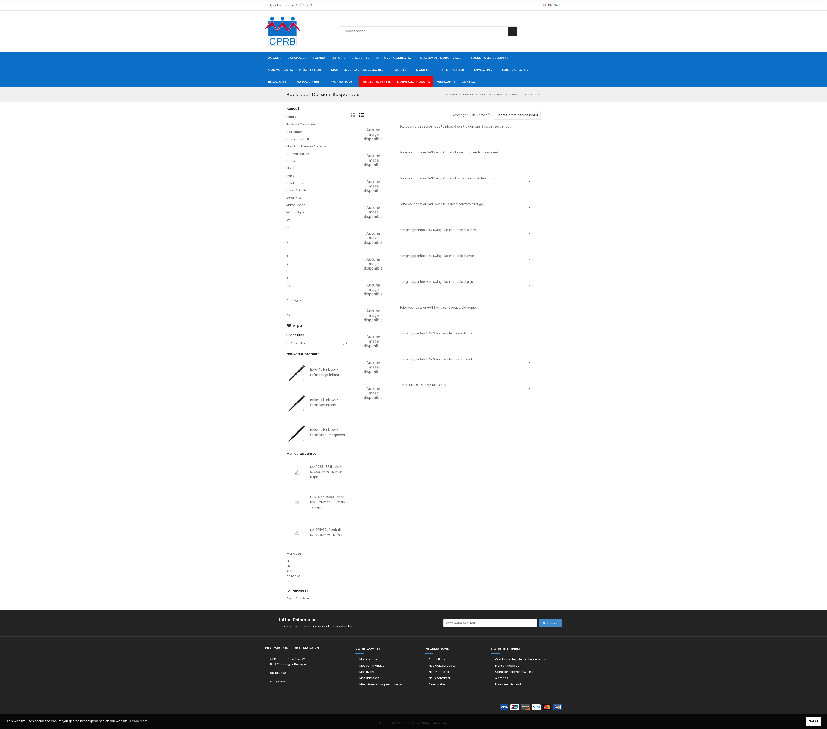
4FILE (289, 571)
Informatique (295, 212)
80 (288, 220)
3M (288, 566)
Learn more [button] (139, 721)
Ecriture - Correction (300, 124)
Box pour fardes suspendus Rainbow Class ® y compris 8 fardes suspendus (455, 126)
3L (287, 561)
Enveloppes (294, 183)
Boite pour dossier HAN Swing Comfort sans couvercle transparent (449, 178)
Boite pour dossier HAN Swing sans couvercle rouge (438, 307)
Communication (297, 154)
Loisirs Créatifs (296, 190)
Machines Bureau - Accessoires (308, 146)
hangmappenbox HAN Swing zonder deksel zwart (436, 359)
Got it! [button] (813, 721)
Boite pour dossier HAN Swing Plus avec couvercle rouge (441, 204)
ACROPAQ (293, 576)
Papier (291, 176)
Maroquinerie (295, 205)
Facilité (291, 161)
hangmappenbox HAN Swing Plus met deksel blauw (438, 230)
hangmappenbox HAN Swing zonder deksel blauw (436, 333)
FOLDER (291, 117)
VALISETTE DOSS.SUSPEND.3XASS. (423, 385)
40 (288, 286)
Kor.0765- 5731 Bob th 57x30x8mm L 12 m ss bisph (326, 472)
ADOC (290, 581)
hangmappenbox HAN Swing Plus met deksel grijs (436, 281)
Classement (294, 132)
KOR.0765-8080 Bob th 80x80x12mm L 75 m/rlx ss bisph (327, 502)
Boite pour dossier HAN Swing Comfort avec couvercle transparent (449, 152)
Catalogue (294, 300)
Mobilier (292, 168)
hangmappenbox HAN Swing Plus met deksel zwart (437, 256)
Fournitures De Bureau (301, 139)
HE (288, 227)
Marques (294, 553)
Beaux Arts (293, 198)
